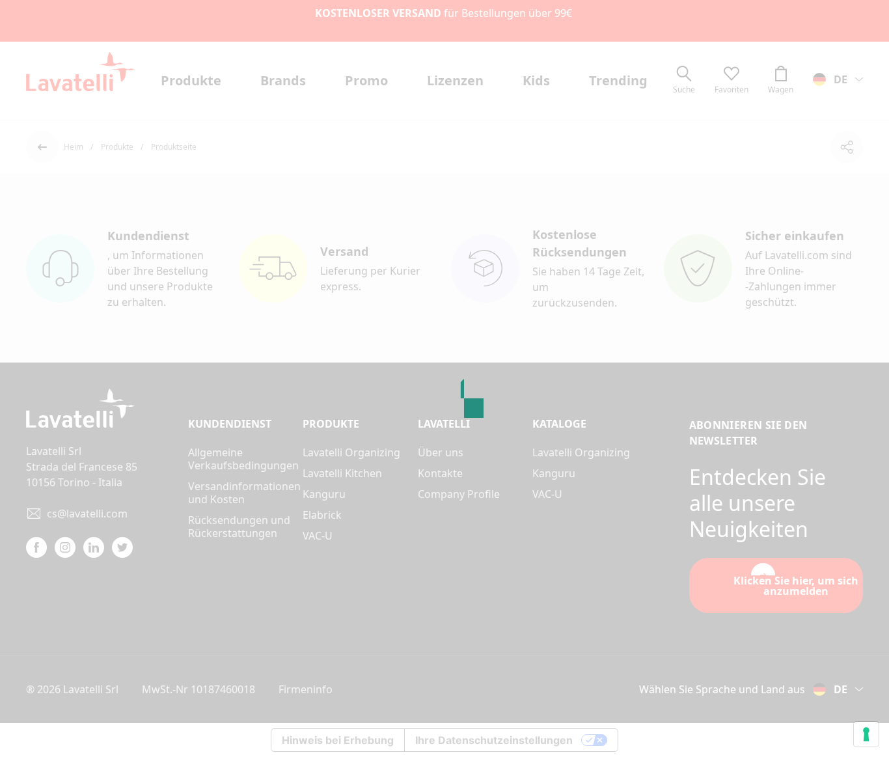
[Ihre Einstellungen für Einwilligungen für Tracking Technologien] (866, 734)
